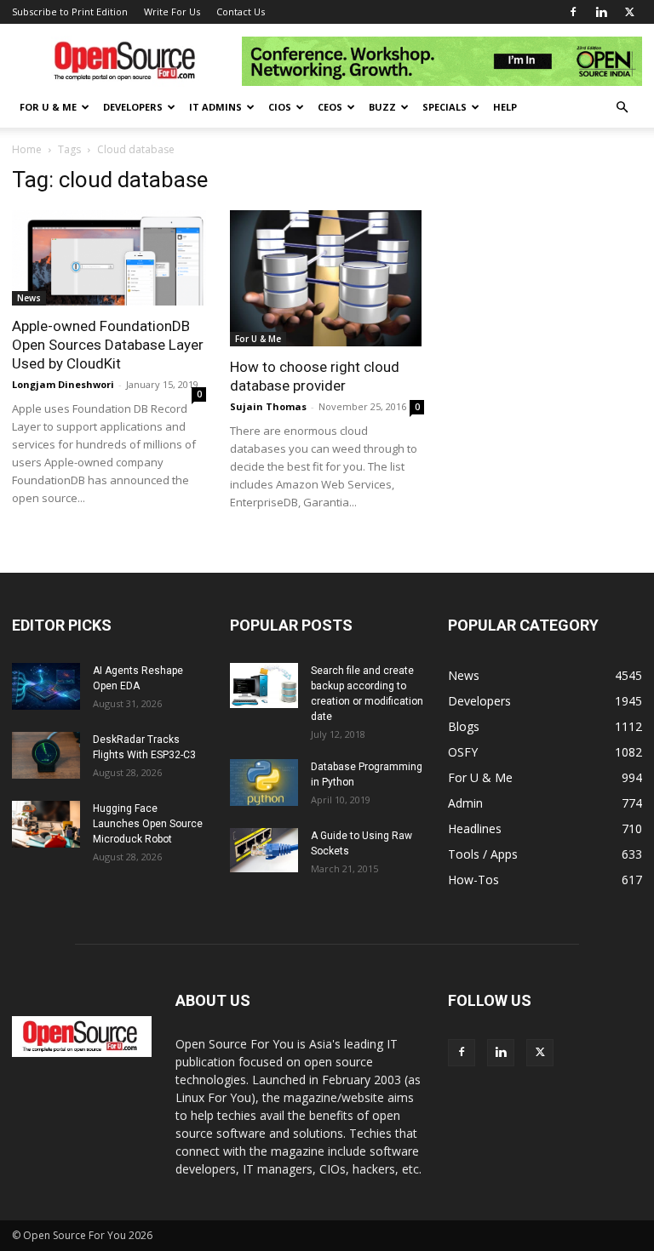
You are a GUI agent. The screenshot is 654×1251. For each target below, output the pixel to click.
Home (27, 149)
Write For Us (172, 11)
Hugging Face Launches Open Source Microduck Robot (148, 824)
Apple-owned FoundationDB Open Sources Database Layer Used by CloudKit (108, 344)
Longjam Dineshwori (63, 384)
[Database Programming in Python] (264, 782)
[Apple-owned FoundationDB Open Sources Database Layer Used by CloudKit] (109, 258)
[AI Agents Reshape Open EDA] (46, 686)
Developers (133, 106)
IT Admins (215, 106)
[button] (621, 108)
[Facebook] (573, 12)
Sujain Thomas (268, 406)
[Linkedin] (601, 12)
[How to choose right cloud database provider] (327, 278)
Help (505, 106)
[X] (629, 12)
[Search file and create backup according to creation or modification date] (264, 686)
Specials (444, 106)
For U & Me (48, 106)
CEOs (330, 106)
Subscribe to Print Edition (70, 11)
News (29, 298)
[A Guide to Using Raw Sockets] (264, 850)
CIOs (279, 106)
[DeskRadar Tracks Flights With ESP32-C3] (46, 755)
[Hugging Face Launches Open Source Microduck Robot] (46, 824)
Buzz (382, 106)
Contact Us (240, 11)
